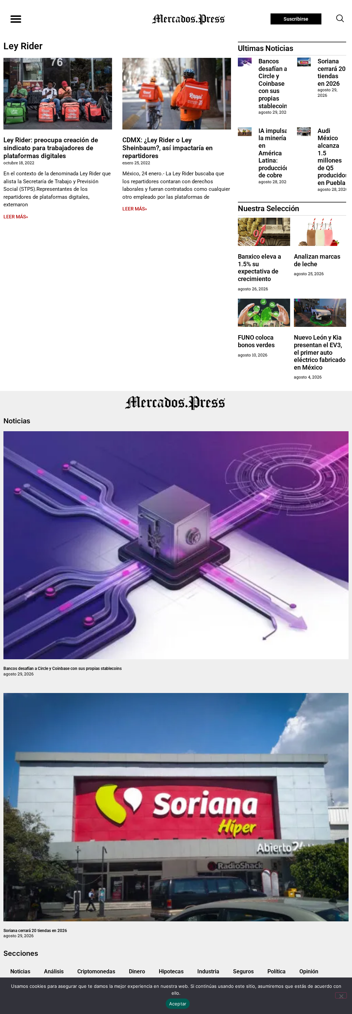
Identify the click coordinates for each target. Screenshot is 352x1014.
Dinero (137, 971)
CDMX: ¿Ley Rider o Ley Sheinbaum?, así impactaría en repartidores (167, 148)
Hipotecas (171, 971)
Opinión (308, 971)
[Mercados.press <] (189, 19)
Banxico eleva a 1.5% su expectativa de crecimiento (259, 267)
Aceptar (178, 1003)
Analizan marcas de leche (317, 260)
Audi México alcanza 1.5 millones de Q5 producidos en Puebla (333, 156)
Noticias (20, 971)
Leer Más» (15, 216)
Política (276, 971)
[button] (15, 19)
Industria (208, 971)
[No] (341, 995)
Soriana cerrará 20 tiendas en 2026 (331, 72)
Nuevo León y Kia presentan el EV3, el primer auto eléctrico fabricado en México (319, 352)
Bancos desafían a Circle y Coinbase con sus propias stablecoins (274, 84)
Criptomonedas (96, 971)
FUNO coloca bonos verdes (256, 341)
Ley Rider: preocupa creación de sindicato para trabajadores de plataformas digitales (50, 148)
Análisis (54, 971)
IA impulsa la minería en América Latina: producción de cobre (273, 153)
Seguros (243, 971)
